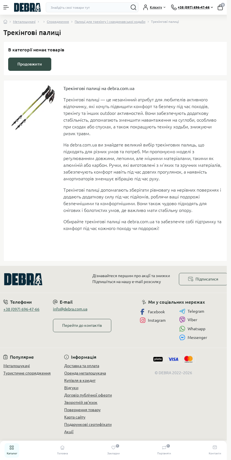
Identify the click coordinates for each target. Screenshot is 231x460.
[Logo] (27, 7)
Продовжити (29, 64)
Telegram (196, 311)
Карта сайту (74, 417)
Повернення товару (82, 410)
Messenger (197, 337)
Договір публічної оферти (88, 395)
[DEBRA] (38, 279)
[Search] (133, 7)
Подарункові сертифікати (88, 424)
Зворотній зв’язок (80, 402)
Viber (192, 319)
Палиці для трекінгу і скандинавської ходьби (110, 21)
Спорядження (58, 21)
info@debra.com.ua (70, 309)
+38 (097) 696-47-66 (21, 309)
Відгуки (71, 387)
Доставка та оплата (81, 365)
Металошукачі (24, 21)
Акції (69, 432)
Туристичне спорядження (27, 373)
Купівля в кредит (79, 380)
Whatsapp (196, 329)
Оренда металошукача (85, 373)
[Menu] (6, 7)
